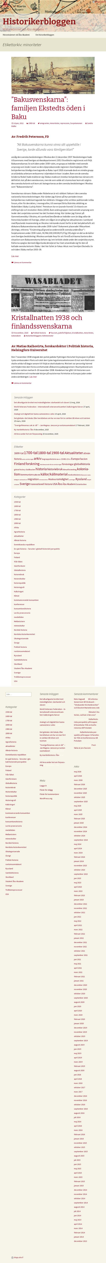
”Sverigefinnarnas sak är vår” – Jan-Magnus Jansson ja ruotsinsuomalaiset (44, 425)
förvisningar (68, 464)
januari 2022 (79, 938)
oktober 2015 (79, 1147)
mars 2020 (78, 1015)
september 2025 (81, 801)
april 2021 (78, 968)
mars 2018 (78, 1083)
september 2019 (81, 1040)
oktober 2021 (79, 951)
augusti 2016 (79, 1113)
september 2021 (81, 955)
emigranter (44, 123)
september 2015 (81, 1151)
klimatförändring (70, 469)
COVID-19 (64, 459)
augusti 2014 (79, 1207)
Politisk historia (39, 333)
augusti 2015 (79, 1156)
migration (33, 479)
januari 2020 (79, 1023)
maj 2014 (77, 1220)
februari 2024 (79, 857)
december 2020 (80, 985)
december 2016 (80, 1096)
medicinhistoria (74, 475)
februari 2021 (79, 976)
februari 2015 (79, 1181)
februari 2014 (79, 1232)
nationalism (16, 335)
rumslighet (62, 479)
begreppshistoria (49, 459)
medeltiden (19, 617)
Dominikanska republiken (24, 544)
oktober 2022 (79, 912)
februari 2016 (79, 1134)
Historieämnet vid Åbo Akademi (16, 34)
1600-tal (19, 453)
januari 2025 (79, 823)
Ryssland (81, 479)
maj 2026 (77, 771)
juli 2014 (77, 1211)
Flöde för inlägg (46, 790)
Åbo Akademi (69, 484)
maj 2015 (77, 1168)
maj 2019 (77, 1053)
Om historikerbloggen (44, 34)
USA (55, 484)
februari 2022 (79, 934)
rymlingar (72, 480)
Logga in (43, 785)
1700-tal (31, 452)
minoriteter (54, 123)
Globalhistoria (20, 570)
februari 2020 (79, 1019)
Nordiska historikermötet (24, 634)
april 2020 (78, 1010)
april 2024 (78, 848)
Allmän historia (20, 540)
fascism (54, 333)
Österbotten (81, 484)
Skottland (18, 664)
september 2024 (81, 840)
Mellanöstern (19, 621)
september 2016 (81, 1109)
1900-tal (31, 123)
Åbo (60, 484)
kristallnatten (77, 333)
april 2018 (78, 1079)
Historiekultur (19, 578)
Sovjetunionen (76, 123)
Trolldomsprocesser (22, 677)
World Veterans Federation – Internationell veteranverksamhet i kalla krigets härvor (48, 406)
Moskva (52, 479)
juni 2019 (77, 1049)
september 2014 (81, 1202)
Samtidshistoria (20, 660)
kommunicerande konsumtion (26, 600)
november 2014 (80, 1194)
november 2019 (80, 1032)
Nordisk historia (20, 630)
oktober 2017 (79, 1087)
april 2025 (78, 810)
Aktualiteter (74, 453)
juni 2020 (77, 1006)
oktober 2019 (79, 1036)
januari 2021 (79, 981)
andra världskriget (27, 459)
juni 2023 (77, 878)
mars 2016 (78, 1130)
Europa (75, 458)
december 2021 (80, 942)
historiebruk (55, 469)
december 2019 (80, 1027)
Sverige (25, 484)
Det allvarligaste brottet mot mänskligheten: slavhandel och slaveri (41, 402)
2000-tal (17, 523)
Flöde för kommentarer (49, 794)
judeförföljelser (64, 333)
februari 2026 (79, 784)
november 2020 (80, 989)
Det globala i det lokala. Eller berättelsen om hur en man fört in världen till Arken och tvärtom (52, 418)
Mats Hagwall (79, 699)
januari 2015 (79, 1185)
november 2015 (80, 1143)
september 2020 (81, 998)
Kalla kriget (18, 591)
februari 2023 (79, 895)
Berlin (58, 459)
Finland (19, 464)
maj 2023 (77, 882)
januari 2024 (79, 861)
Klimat (16, 596)
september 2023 (81, 874)
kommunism (26, 474)
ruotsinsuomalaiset (22, 651)
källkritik (36, 475)
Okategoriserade (21, 638)
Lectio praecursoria (22, 613)
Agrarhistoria (19, 532)
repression (64, 123)
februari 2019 (79, 1066)
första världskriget (55, 464)
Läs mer (15, 256)
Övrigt (16, 642)
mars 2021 (78, 972)
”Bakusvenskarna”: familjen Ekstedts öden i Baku (48, 108)
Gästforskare (19, 566)
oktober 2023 (79, 870)
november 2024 (80, 831)
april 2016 (78, 1126)
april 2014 (78, 1224)
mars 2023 (78, 891)
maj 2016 (77, 1121)
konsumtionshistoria (22, 608)
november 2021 (80, 946)
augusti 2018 (79, 1070)
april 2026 (78, 776)
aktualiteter (19, 536)
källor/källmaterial (54, 474)
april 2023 (78, 887)
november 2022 (80, 908)
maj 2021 (77, 963)
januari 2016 (79, 1138)
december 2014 (80, 1190)
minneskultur (43, 480)
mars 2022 (78, 929)
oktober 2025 (79, 797)
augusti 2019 (79, 1045)
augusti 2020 (79, 1002)
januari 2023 (79, 899)
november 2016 (80, 1100)
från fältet (18, 561)
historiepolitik (20, 583)
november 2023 (80, 865)
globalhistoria (82, 464)
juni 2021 (77, 959)
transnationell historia (41, 484)
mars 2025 (78, 814)
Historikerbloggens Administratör (39, 335)
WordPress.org (46, 798)
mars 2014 (78, 1228)
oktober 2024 (79, 835)
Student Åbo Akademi (23, 668)
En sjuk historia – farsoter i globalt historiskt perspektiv (37, 549)
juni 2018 (77, 1074)
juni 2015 (77, 1164)
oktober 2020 (79, 993)
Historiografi (19, 587)
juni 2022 (77, 916)
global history (19, 469)
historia (41, 469)
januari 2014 (79, 1237)
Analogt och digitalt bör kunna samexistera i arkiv (34, 414)
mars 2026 (78, 780)
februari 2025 (79, 818)
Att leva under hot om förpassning (28, 434)
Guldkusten (30, 469)
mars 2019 (78, 1062)
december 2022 (80, 904)
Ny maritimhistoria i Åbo (24, 429)
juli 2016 (77, 1117)
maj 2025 (77, 806)
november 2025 (80, 793)
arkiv (37, 458)
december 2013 (80, 1241)
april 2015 (78, 1173)
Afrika (16, 527)
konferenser (19, 604)
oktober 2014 (79, 1198)
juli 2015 (77, 1160)
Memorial (84, 475)
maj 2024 (77, 844)
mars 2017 (78, 1091)
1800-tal (44, 452)
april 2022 (78, 925)
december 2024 (80, 827)
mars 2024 (78, 852)
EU (70, 459)
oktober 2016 (79, 1104)
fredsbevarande (45, 464)
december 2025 (80, 788)
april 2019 (78, 1057)
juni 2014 (77, 1215)
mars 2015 (78, 1177)
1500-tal (17, 502)
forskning (32, 464)
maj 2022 (77, 921)
